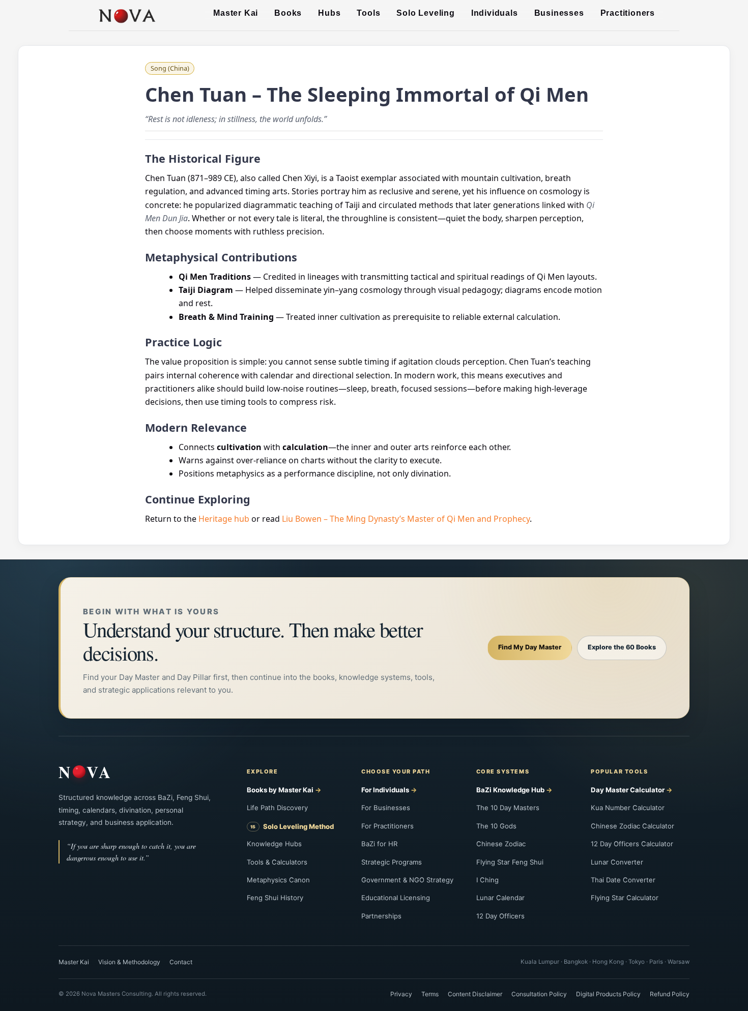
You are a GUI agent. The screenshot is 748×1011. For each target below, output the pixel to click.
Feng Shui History (275, 898)
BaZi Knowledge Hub (510, 790)
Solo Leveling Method (298, 826)
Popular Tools (619, 771)
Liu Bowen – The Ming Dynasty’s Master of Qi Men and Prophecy (406, 518)
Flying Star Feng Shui (509, 862)
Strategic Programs (391, 862)
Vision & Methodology (129, 962)
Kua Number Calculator (628, 808)
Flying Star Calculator (624, 898)
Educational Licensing (395, 898)
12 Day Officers (500, 916)
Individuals (494, 13)
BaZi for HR (379, 844)
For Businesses (385, 808)
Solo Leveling (425, 13)
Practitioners (627, 13)
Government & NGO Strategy (407, 880)
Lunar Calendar (500, 898)
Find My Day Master (529, 647)
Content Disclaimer (475, 994)
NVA (86, 772)
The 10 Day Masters (507, 808)
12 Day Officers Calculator (632, 844)
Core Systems (502, 771)
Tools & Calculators (277, 862)
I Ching (487, 880)
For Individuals (385, 790)
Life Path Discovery (277, 808)
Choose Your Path (395, 771)
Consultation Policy (539, 994)
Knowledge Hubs (274, 844)
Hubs (329, 13)
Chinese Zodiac (501, 844)
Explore (262, 771)
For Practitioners (387, 826)
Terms (430, 994)
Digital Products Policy (608, 994)
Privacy (401, 994)
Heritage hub (223, 518)
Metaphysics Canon (278, 880)
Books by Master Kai (280, 790)
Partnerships (381, 916)
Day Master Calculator (628, 790)
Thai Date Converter (623, 880)
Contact (180, 962)
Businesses (559, 13)
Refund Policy (669, 994)
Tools (368, 13)
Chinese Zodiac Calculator (632, 826)
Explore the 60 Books (622, 647)
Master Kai (235, 13)
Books (288, 13)
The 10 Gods (496, 826)
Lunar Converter (617, 862)
